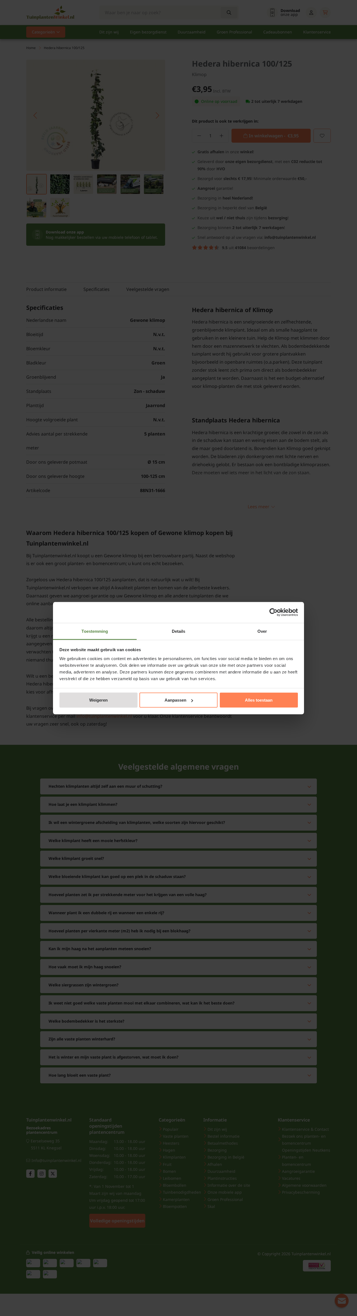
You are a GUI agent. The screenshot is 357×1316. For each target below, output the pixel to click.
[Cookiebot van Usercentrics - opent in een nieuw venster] (273, 612)
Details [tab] (178, 631)
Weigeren (98, 700)
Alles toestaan (258, 700)
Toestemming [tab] (94, 631)
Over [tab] (262, 631)
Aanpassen (175, 700)
